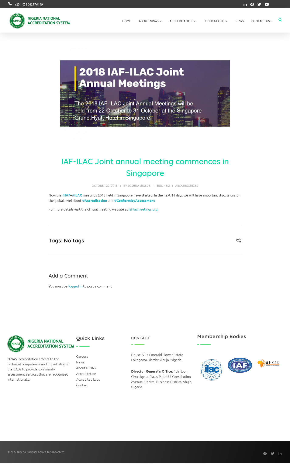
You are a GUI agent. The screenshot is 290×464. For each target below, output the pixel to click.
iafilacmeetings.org (143, 209)
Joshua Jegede (139, 185)
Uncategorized (186, 185)
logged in (75, 286)
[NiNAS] (46, 20)
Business (163, 185)
